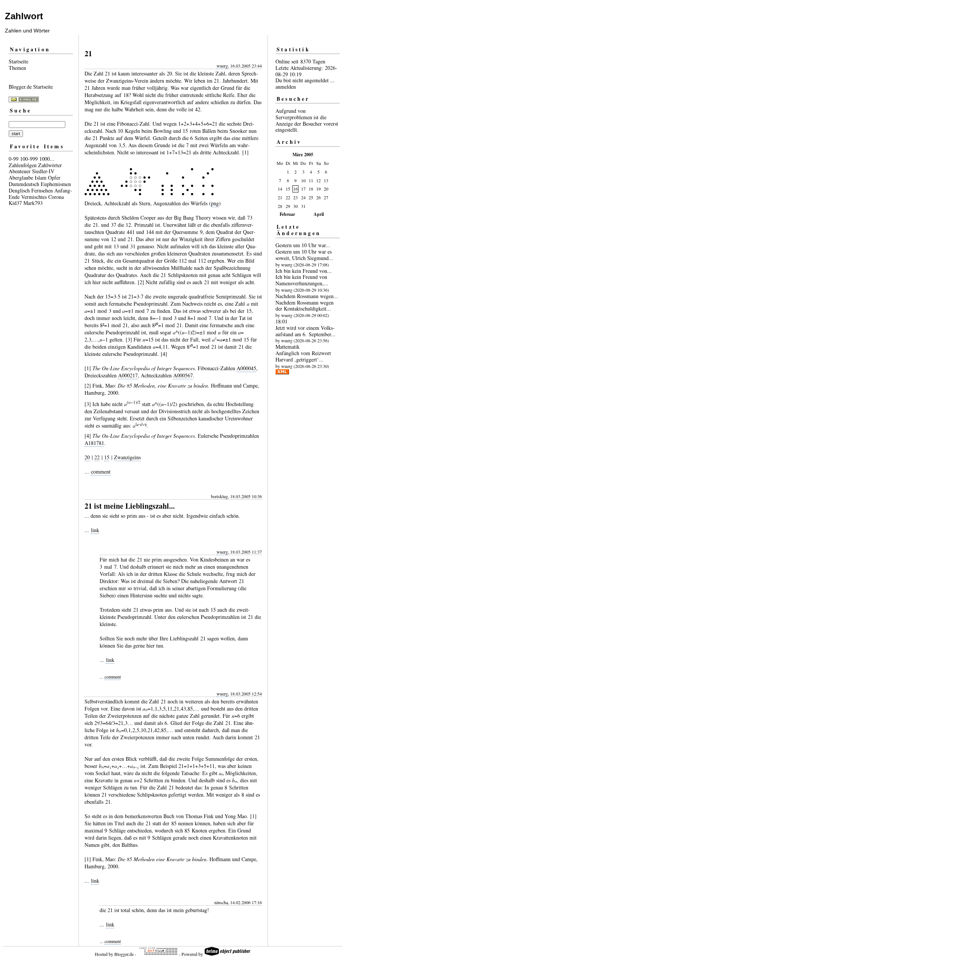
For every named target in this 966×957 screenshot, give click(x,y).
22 (97, 457)
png (215, 203)
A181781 (94, 442)
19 (318, 189)
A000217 (128, 375)
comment (101, 471)
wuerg (222, 66)
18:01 (281, 321)
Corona (56, 196)
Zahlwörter (50, 165)
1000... (46, 158)
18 (311, 189)
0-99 (13, 158)
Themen (17, 67)
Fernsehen (42, 190)
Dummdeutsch (24, 184)
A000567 (183, 375)
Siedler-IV (43, 171)
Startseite (18, 61)
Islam (40, 177)
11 (311, 180)
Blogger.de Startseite (31, 86)
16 (295, 189)
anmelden (285, 86)
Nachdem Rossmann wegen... (306, 296)
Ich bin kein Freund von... (303, 270)
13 (326, 180)
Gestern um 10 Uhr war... (302, 245)
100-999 (29, 158)
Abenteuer (20, 171)
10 (303, 180)
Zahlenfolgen (23, 165)
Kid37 (15, 202)
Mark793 (33, 202)
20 (87, 457)
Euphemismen (56, 184)
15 (106, 457)
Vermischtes (34, 196)
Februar (287, 214)
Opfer (54, 177)
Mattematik (287, 346)
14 (280, 189)
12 (318, 180)
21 (280, 197)
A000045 (246, 368)
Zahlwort (24, 16)
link (95, 530)
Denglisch (19, 190)
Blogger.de (124, 954)
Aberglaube (21, 177)
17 (303, 189)
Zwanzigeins (127, 457)
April (319, 214)
